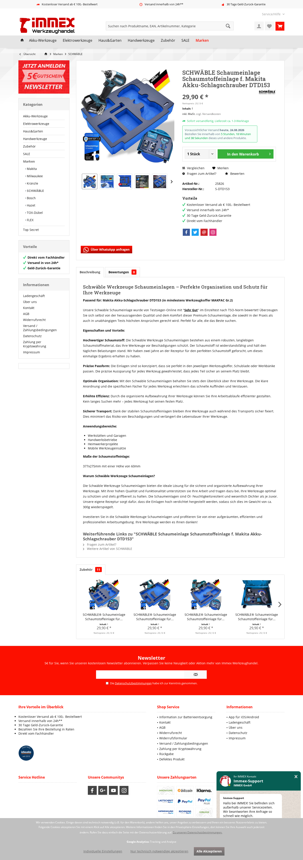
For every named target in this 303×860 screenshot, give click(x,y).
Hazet (30, 205)
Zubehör (29, 146)
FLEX (29, 220)
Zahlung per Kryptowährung (34, 344)
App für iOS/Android (244, 717)
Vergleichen (195, 168)
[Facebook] (186, 232)
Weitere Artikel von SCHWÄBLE (109, 549)
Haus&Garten (33, 131)
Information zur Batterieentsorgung (185, 717)
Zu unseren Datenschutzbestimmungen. (197, 832)
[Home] (22, 40)
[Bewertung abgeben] (219, 90)
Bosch (31, 198)
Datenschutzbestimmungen (133, 683)
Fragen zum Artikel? (201, 173)
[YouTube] (113, 790)
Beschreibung (90, 272)
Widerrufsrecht (34, 320)
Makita (31, 169)
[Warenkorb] (280, 26)
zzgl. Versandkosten (208, 114)
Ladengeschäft (34, 296)
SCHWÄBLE (35, 191)
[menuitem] (272, 14)
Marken (29, 161)
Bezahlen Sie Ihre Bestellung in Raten (46, 729)
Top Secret (31, 230)
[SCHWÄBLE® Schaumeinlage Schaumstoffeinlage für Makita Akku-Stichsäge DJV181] (206, 594)
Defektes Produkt (172, 759)
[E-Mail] (204, 232)
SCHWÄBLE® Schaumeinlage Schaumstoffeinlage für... (104, 616)
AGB (26, 314)
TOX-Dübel (34, 213)
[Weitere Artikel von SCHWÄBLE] (267, 92)
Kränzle (32, 183)
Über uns (30, 302)
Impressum (31, 352)
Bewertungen (121, 272)
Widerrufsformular (173, 738)
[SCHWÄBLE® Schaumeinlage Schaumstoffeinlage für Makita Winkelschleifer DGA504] (257, 594)
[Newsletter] (43, 77)
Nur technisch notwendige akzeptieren (159, 851)
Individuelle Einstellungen (102, 851)
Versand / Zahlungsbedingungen (40, 328)
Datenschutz (32, 336)
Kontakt (28, 308)
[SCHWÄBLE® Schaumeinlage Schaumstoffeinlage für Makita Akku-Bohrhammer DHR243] (155, 594)
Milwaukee (34, 176)
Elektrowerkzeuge (36, 124)
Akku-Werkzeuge (35, 116)
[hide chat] (296, 777)
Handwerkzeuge (35, 139)
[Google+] (102, 790)
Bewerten (236, 173)
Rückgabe (166, 754)
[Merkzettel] (269, 26)
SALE (26, 154)
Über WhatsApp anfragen (110, 249)
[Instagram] (212, 232)
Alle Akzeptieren (209, 851)
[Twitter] (195, 232)
